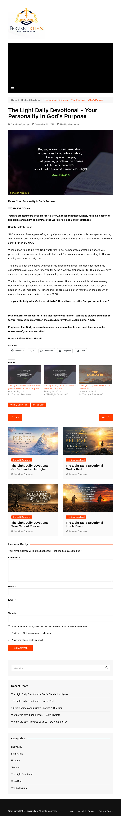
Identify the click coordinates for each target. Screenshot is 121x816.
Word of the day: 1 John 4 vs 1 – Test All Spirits (35, 715)
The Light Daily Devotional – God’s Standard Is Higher (39, 694)
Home (72, 811)
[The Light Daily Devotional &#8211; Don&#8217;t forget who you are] (60, 374)
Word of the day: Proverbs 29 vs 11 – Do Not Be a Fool (39, 721)
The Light (39, 405)
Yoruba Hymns (19, 788)
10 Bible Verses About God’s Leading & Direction (37, 708)
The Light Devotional (69, 124)
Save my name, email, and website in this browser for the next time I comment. (50, 626)
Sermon (15, 767)
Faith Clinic (17, 753)
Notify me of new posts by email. (27, 640)
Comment (14, 557)
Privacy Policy (106, 811)
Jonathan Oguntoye (20, 124)
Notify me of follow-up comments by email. (32, 633)
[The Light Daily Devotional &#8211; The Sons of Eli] (95, 374)
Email (11, 600)
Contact (91, 811)
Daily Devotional (19, 405)
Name (12, 586)
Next (104, 417)
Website (12, 613)
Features (16, 760)
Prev (17, 417)
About (81, 811)
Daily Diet (16, 747)
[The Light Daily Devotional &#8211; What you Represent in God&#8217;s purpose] (24, 374)
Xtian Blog (16, 781)
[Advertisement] (60, 63)
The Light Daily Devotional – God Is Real (32, 701)
